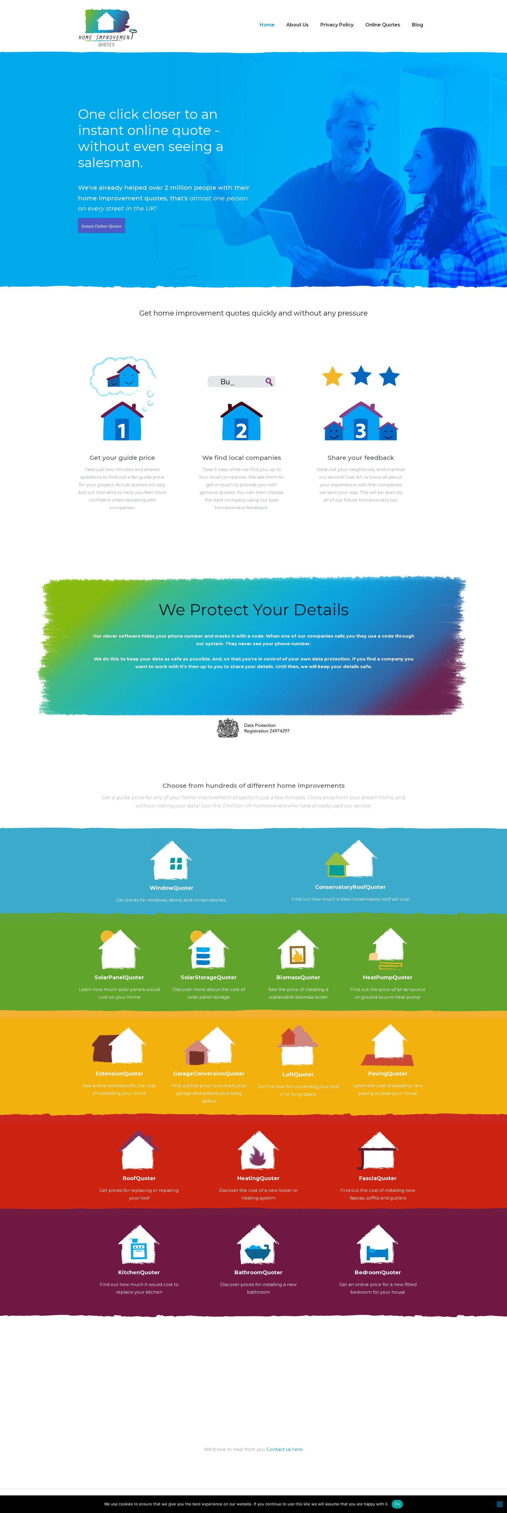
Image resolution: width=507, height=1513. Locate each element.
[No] (500, 1504)
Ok (397, 1504)
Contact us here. (285, 1449)
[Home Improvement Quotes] (107, 28)
